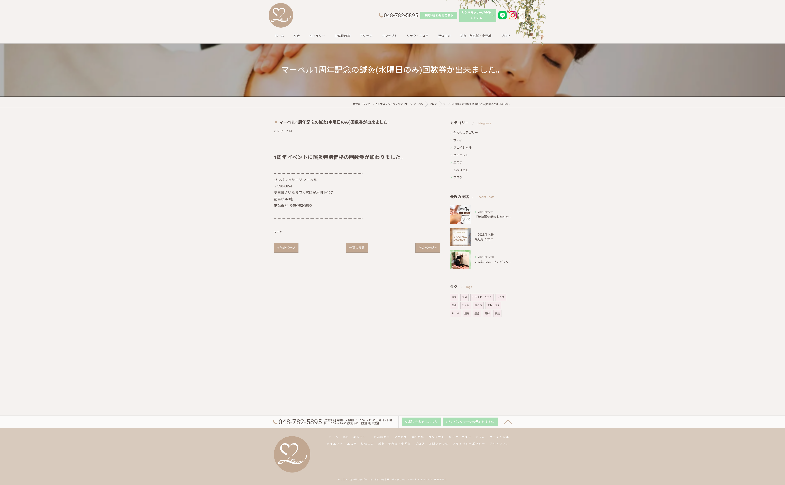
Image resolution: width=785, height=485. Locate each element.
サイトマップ (499, 443)
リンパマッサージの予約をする (476, 15)
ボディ (457, 140)
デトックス (493, 305)
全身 (454, 305)
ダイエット (461, 155)
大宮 (464, 297)
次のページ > (428, 248)
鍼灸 (454, 297)
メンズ (501, 297)
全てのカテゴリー (465, 132)
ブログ (278, 232)
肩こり (478, 305)
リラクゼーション (482, 297)
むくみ (466, 305)
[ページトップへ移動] (508, 422)
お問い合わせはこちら (438, 15)
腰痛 (466, 313)
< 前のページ (286, 248)
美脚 (487, 313)
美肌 (497, 313)
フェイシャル (462, 147)
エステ (458, 162)
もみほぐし (461, 170)
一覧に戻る (357, 248)
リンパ (455, 313)
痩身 (476, 313)
